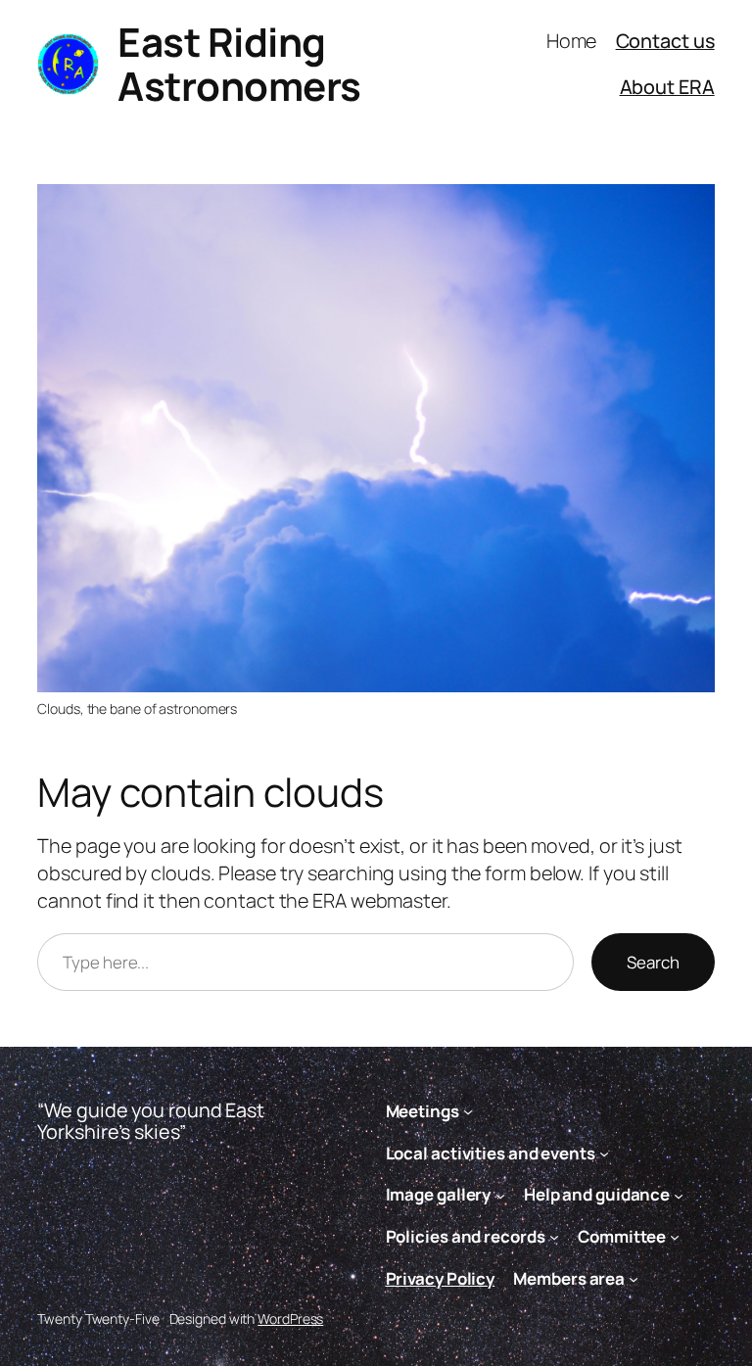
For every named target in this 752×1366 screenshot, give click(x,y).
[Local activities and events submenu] (604, 1152)
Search (653, 962)
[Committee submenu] (675, 1237)
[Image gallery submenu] (500, 1195)
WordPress (290, 1318)
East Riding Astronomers (239, 64)
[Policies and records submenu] (554, 1237)
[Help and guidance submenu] (678, 1195)
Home (571, 40)
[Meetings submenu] (468, 1111)
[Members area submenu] (633, 1279)
